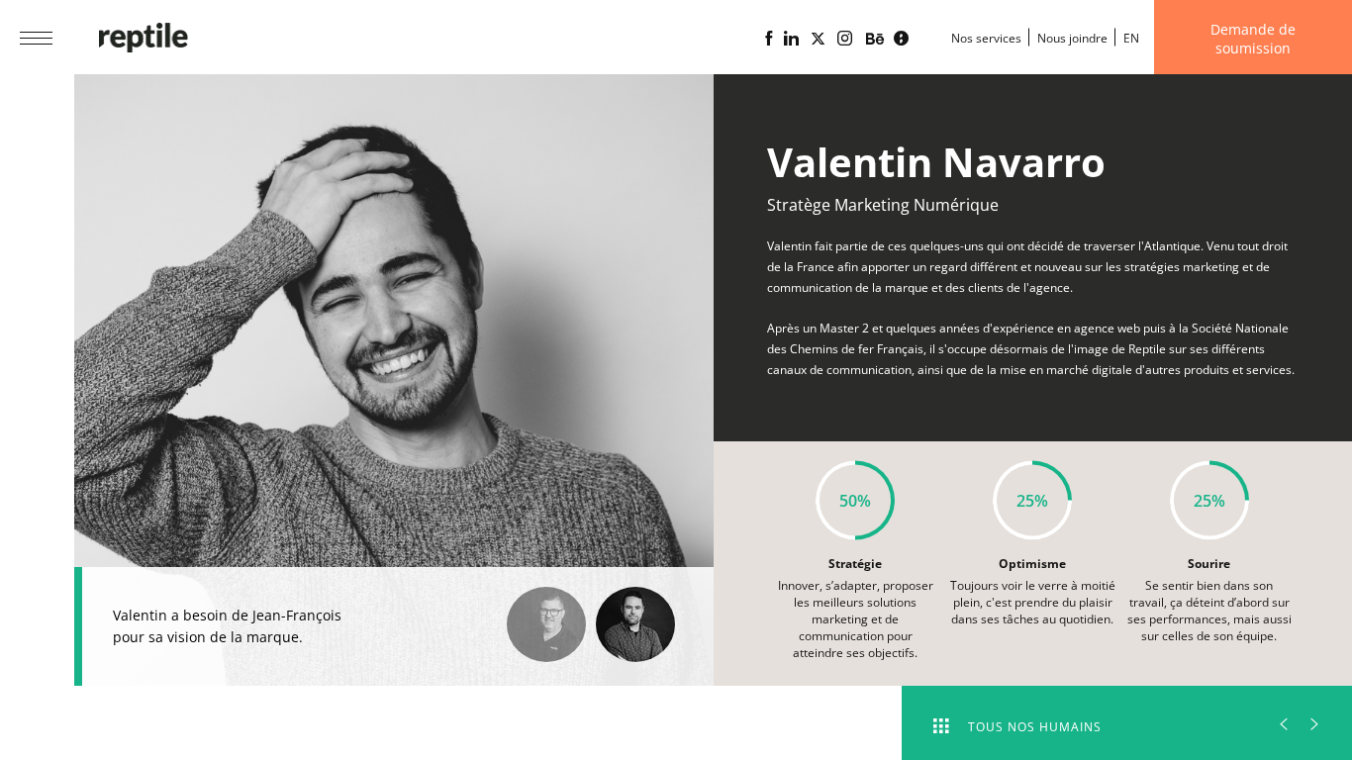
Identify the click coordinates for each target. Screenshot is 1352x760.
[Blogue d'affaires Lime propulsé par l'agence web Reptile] (901, 38)
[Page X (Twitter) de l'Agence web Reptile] (818, 38)
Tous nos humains (1035, 726)
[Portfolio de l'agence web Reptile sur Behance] (875, 39)
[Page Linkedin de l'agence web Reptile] (791, 38)
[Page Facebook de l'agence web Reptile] (768, 38)
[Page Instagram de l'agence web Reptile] (844, 38)
